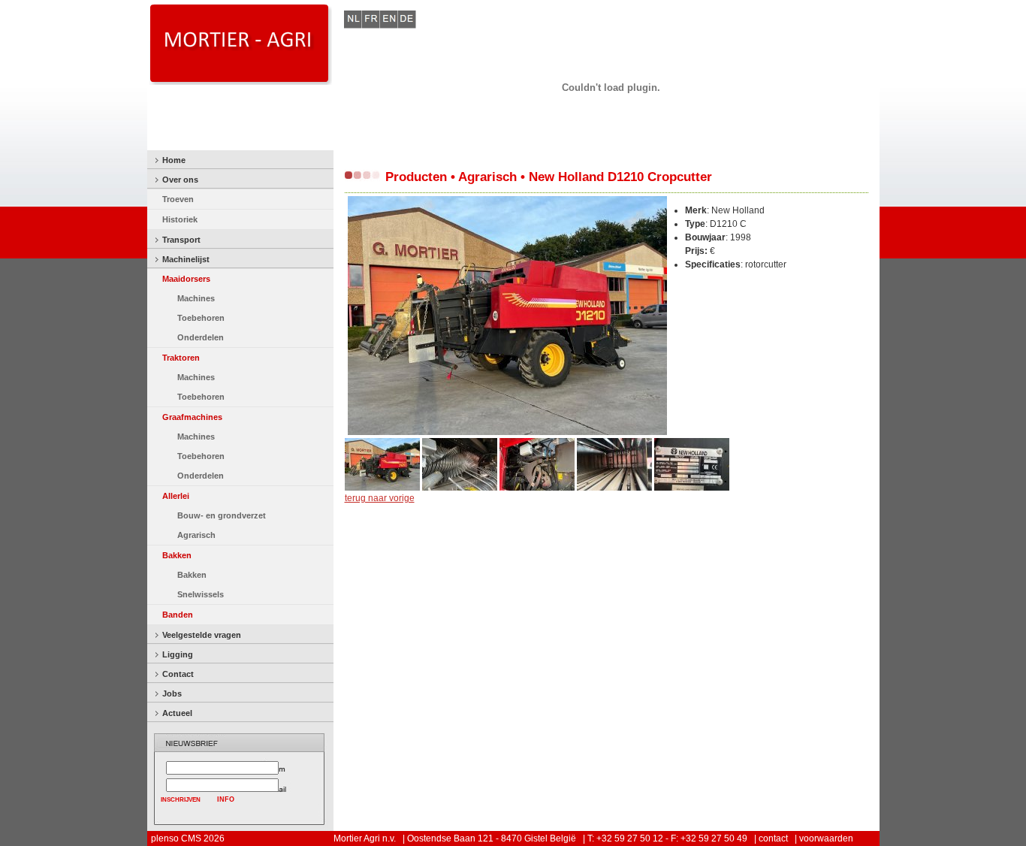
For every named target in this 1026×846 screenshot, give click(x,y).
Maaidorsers (186, 278)
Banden (177, 614)
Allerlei (175, 495)
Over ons (180, 179)
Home (174, 160)
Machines (196, 298)
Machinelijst (186, 259)
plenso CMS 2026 (188, 838)
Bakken (177, 555)
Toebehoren (201, 317)
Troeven (178, 199)
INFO (225, 799)
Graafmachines (192, 416)
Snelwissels (200, 594)
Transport (181, 239)
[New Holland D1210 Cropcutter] (507, 432)
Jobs (172, 693)
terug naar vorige (380, 498)
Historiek (180, 219)
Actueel (177, 713)
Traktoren (181, 357)
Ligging (177, 654)
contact (773, 838)
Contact (178, 673)
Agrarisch (196, 534)
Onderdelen (200, 337)
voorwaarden (826, 838)
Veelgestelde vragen (201, 634)
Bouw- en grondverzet (221, 515)
